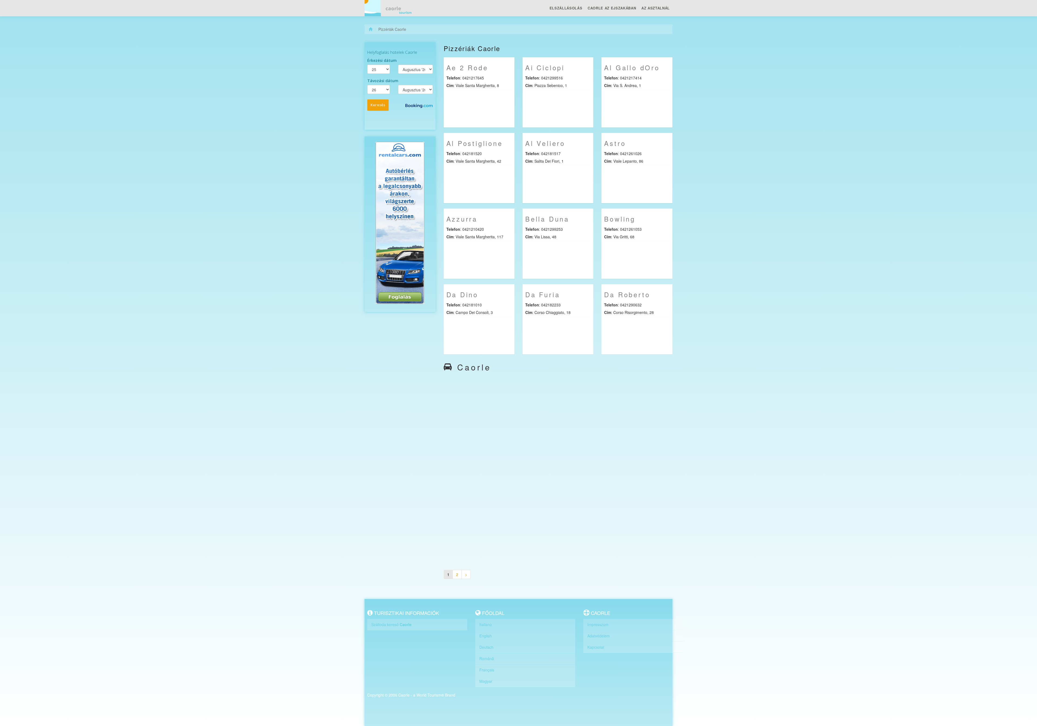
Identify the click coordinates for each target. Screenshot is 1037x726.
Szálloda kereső (391, 624)
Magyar (485, 681)
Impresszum (597, 624)
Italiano (485, 624)
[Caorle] (390, 8)
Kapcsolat (595, 647)
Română (486, 658)
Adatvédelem (598, 635)
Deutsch (486, 647)
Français (486, 670)
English (485, 635)
